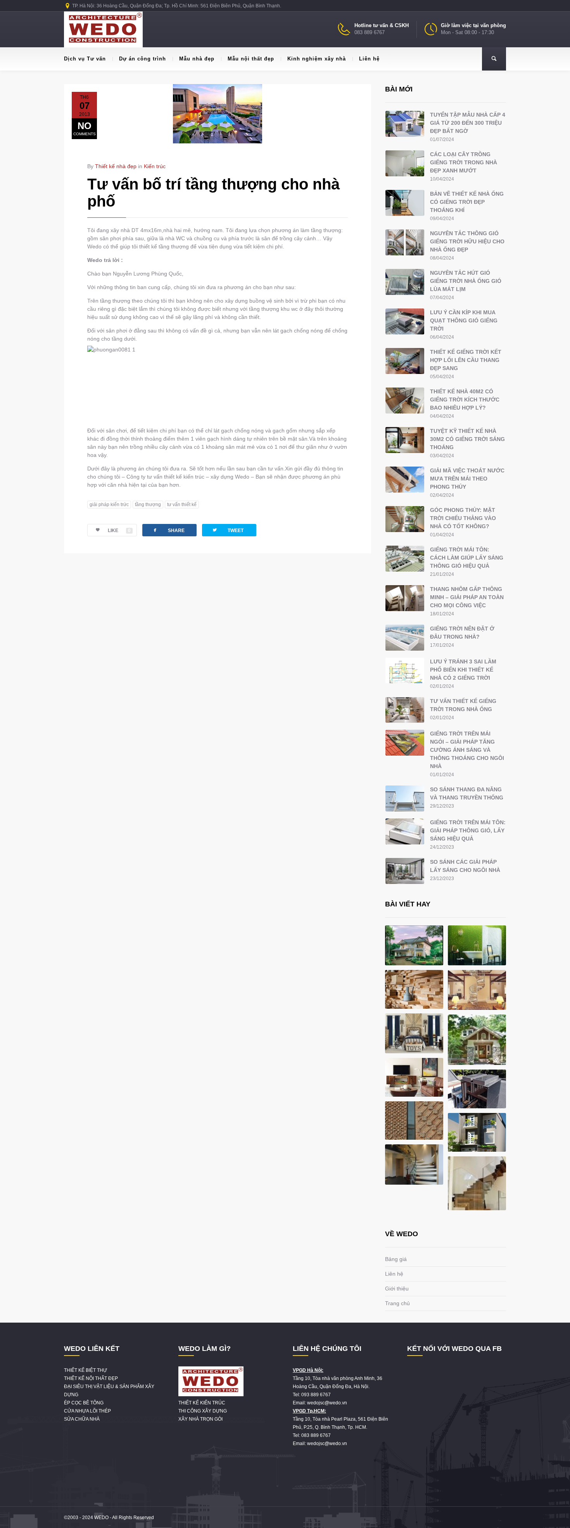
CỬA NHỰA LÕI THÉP (87, 1411)
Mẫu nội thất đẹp (251, 59)
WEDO (101, 1517)
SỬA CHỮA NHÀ (82, 1419)
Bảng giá (396, 1259)
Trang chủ (397, 1303)
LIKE (119, 530)
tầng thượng (148, 504)
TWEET (228, 530)
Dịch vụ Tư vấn (85, 59)
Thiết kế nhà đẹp (115, 166)
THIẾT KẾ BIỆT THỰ (85, 1370)
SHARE (168, 530)
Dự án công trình (142, 59)
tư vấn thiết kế (182, 504)
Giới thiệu (397, 1288)
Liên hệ (369, 59)
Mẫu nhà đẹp (196, 59)
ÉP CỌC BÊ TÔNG (84, 1403)
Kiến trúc (155, 166)
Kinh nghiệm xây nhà (316, 59)
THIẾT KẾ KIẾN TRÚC (201, 1403)
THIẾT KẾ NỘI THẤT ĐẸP (91, 1378)
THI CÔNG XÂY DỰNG (202, 1411)
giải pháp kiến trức (109, 504)
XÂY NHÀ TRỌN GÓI (200, 1419)
